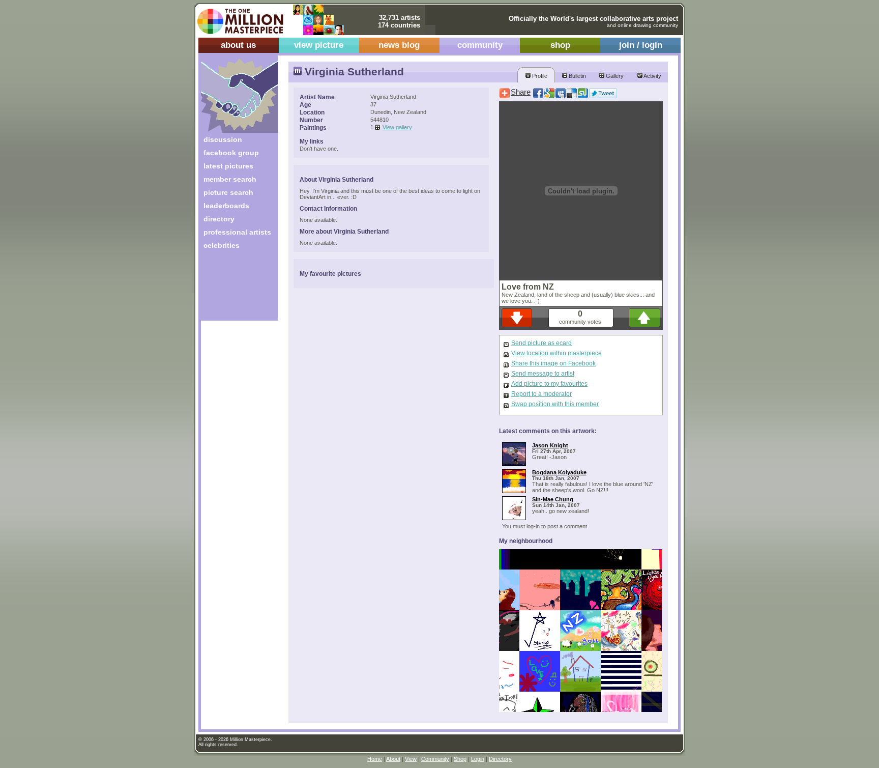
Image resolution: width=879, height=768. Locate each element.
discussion (222, 139)
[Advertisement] (233, 289)
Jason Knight (550, 445)
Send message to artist (542, 373)
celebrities (221, 245)
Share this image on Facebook (553, 363)
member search (229, 179)
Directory (500, 759)
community (480, 45)
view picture (318, 45)
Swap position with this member (555, 404)
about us (238, 45)
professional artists (237, 232)
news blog (399, 45)
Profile (539, 76)
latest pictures (228, 166)
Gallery (614, 76)
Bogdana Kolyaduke (559, 472)
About (393, 759)
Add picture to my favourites (549, 383)
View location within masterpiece (556, 353)
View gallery (397, 127)
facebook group (231, 153)
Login (477, 759)
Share (521, 92)
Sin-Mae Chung (552, 499)
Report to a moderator (541, 393)
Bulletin (576, 76)
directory (219, 219)
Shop (460, 759)
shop (560, 45)
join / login (640, 45)
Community (435, 759)
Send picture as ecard (541, 343)
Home (374, 759)
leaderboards (226, 206)
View (411, 759)
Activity (651, 76)
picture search (228, 192)
